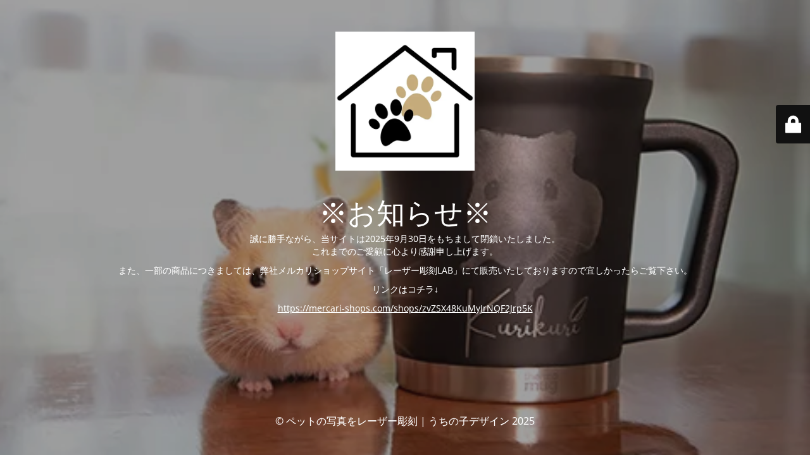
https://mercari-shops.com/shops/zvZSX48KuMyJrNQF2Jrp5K (405, 308)
